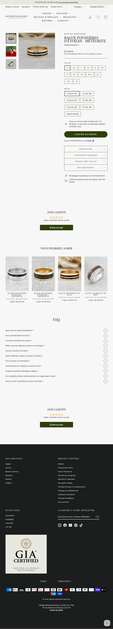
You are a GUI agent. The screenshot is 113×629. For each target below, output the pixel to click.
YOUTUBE (9, 523)
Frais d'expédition (70, 54)
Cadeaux (63, 20)
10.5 (90, 74)
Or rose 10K (87, 93)
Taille (67, 63)
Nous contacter (63, 502)
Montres (47, 20)
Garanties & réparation (66, 479)
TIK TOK (8, 527)
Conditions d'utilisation (66, 494)
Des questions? (85, 167)
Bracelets (70, 17)
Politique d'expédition (66, 498)
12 (77, 81)
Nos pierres (26, 7)
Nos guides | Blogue (65, 483)
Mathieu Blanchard (75, 34)
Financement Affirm (65, 468)
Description (85, 149)
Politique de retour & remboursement (72, 487)
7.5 (88, 68)
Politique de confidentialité (68, 491)
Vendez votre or (56, 7)
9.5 (74, 74)
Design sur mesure (12, 7)
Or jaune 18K (72, 107)
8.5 (102, 68)
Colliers (62, 13)
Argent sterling (73, 114)
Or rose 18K (87, 107)
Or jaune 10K (72, 93)
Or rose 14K (87, 100)
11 (98, 74)
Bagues (47, 13)
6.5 (74, 68)
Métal (67, 89)
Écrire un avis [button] (56, 227)
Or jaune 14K (72, 100)
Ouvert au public (56, 610)
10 (82, 74)
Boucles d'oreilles (46, 17)
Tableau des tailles (86, 161)
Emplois (61, 464)
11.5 (68, 81)
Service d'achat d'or (65, 471)
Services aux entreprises (67, 475)
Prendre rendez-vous (40, 7)
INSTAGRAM (10, 516)
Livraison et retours (86, 155)
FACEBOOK (10, 519)
